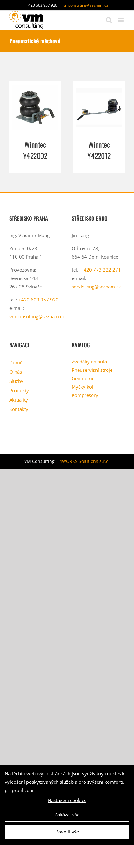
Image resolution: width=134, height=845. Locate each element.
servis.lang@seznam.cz (96, 286)
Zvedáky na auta (89, 361)
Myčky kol (82, 387)
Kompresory (85, 395)
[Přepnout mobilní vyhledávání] (109, 20)
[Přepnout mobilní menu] (121, 20)
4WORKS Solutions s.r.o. (85, 461)
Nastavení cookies (67, 800)
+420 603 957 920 (38, 299)
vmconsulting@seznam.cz (85, 5)
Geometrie (83, 378)
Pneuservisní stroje (92, 370)
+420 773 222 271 (101, 270)
